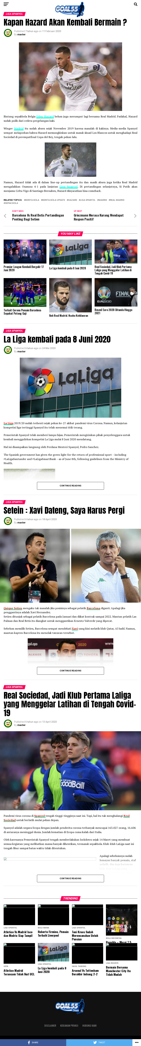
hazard (72, 200)
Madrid (19, 128)
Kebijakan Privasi (69, 1025)
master (21, 34)
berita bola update (53, 200)
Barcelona (93, 608)
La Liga (8, 423)
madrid (103, 200)
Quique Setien (13, 608)
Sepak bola (11, 203)
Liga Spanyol (68, 186)
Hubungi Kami (89, 1025)
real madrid (117, 200)
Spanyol (40, 816)
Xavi (75, 628)
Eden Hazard (45, 116)
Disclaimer (50, 1025)
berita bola (32, 200)
